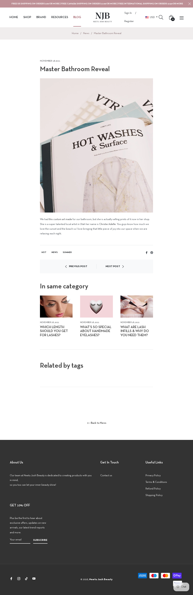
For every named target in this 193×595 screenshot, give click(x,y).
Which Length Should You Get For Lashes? (54, 331)
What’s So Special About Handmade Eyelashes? (95, 331)
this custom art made (60, 219)
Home (75, 33)
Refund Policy (153, 489)
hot (43, 252)
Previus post (78, 266)
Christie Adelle (107, 224)
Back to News (98, 423)
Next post (113, 266)
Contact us (106, 475)
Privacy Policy (153, 475)
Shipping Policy (154, 495)
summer (67, 252)
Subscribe (40, 540)
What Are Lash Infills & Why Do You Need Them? (134, 331)
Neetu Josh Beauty (101, 579)
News (86, 33)
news (54, 252)
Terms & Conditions (156, 482)
